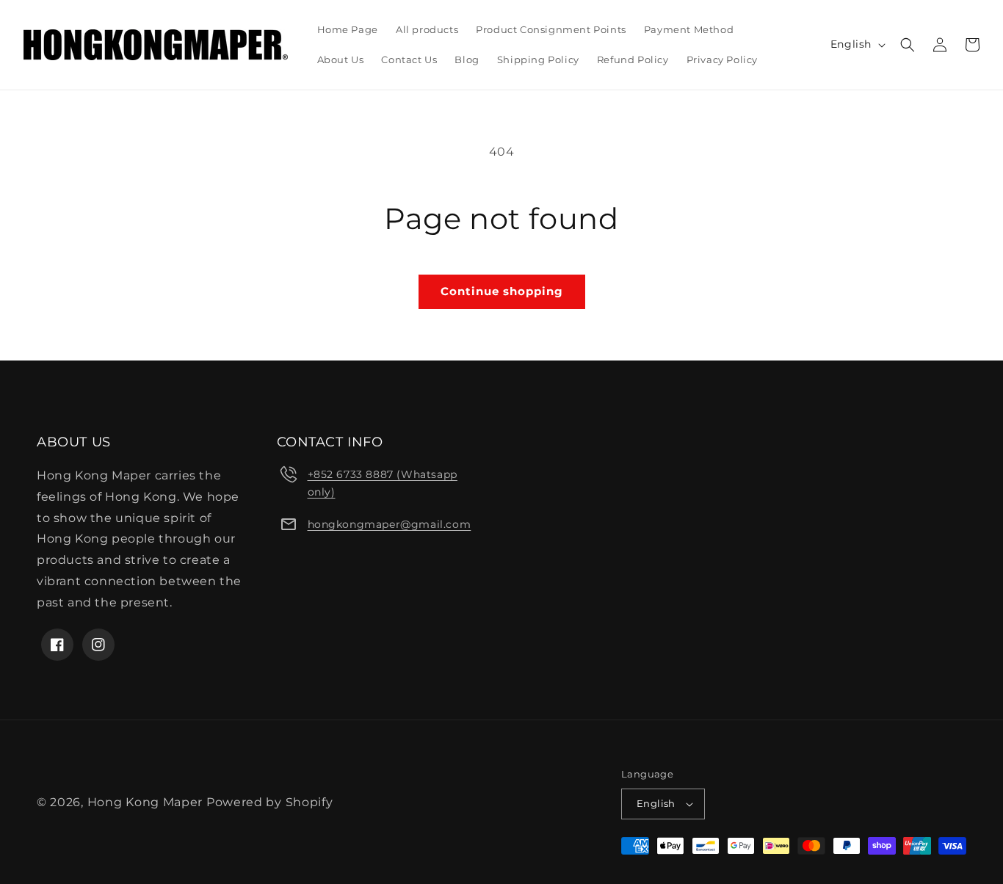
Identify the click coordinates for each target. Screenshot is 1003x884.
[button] (907, 45)
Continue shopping (502, 291)
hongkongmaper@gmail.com (389, 524)
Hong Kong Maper (146, 802)
